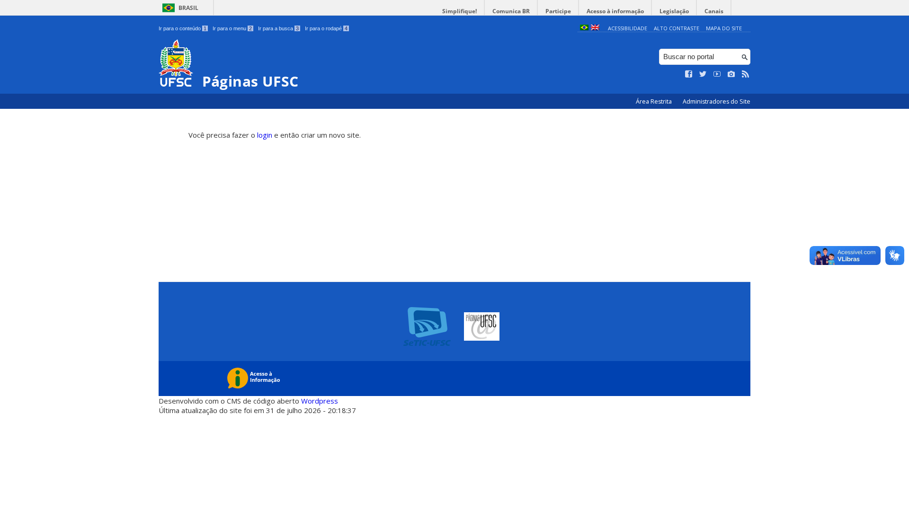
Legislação (674, 11)
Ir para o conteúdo (182, 28)
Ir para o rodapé (326, 28)
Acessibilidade (627, 28)
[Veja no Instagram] (731, 74)
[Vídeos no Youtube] (717, 74)
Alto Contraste (676, 28)
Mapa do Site (724, 28)
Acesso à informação (615, 11)
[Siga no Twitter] (703, 74)
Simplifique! (459, 11)
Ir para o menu (232, 28)
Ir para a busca (278, 28)
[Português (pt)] (584, 28)
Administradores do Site (716, 101)
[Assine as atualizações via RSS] (745, 74)
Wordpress (319, 400)
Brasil (188, 8)
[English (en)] (595, 28)
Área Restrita (654, 101)
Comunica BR (511, 11)
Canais (713, 11)
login (264, 135)
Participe (558, 11)
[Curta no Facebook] (689, 74)
